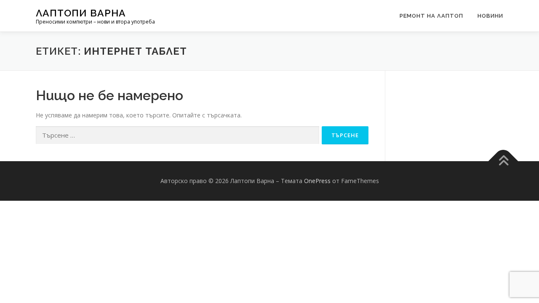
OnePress (317, 181)
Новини (490, 16)
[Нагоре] (503, 161)
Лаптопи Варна (81, 13)
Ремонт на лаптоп (431, 16)
